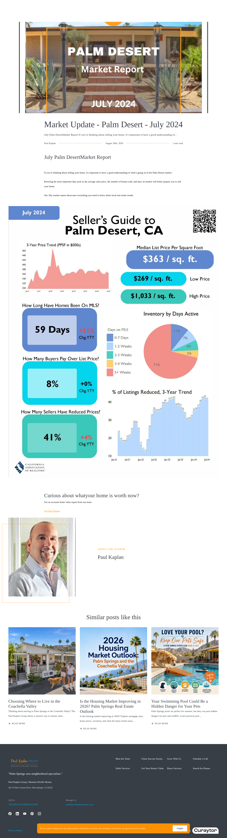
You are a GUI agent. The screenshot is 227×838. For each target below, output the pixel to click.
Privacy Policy (15, 830)
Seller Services (123, 768)
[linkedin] (17, 813)
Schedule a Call (200, 758)
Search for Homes (201, 768)
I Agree (180, 828)
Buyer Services (174, 768)
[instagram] (39, 813)
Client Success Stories (151, 758)
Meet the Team (123, 758)
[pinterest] (32, 813)
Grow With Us (174, 758)
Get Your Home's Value (152, 768)
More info (150, 828)
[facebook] (10, 813)
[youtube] (24, 813)
